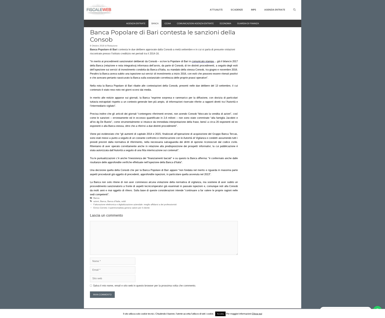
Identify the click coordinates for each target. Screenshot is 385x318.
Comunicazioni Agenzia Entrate (195, 23)
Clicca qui (257, 313)
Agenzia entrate (274, 9)
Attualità (216, 9)
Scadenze (237, 9)
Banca (155, 23)
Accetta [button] (220, 314)
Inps (253, 9)
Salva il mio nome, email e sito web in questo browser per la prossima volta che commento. (144, 285)
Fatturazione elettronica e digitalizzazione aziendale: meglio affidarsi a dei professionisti (135, 204)
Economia (225, 23)
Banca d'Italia (113, 201)
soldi (123, 201)
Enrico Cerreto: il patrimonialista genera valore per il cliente (121, 208)
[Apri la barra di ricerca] (294, 10)
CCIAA (168, 23)
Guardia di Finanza (248, 23)
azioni (96, 201)
